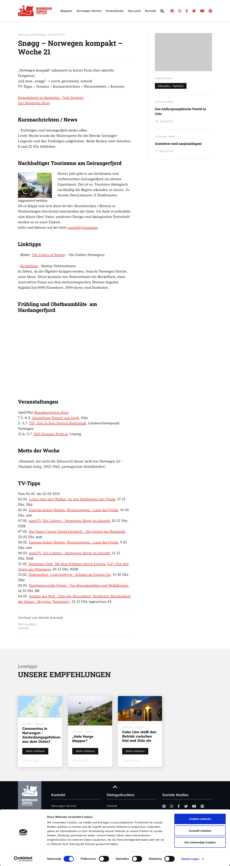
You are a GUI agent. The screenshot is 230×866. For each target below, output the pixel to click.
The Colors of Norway (49, 255)
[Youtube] (202, 11)
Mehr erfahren (35, 751)
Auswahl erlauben (200, 830)
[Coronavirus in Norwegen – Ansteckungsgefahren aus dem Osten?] (40, 706)
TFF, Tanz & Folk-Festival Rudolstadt (57, 423)
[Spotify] (210, 11)
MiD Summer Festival (51, 434)
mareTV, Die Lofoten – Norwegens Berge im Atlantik (69, 521)
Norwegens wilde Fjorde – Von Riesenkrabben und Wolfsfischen (78, 585)
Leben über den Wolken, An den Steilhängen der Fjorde (72, 499)
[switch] (104, 859)
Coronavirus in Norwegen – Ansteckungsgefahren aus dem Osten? (41, 735)
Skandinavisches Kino (51, 412)
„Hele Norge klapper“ (82, 738)
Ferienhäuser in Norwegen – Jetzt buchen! (51, 97)
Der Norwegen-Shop (34, 103)
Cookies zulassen (200, 818)
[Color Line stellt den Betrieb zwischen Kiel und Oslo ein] (140, 708)
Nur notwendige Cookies (200, 842)
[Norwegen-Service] (36, 10)
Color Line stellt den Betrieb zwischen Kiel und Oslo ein (139, 736)
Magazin (66, 11)
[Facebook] (187, 11)
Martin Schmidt (51, 618)
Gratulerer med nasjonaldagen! (178, 143)
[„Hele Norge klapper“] (90, 710)
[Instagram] (179, 11)
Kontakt (150, 11)
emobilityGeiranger (83, 227)
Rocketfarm (29, 266)
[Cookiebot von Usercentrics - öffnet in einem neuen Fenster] (23, 859)
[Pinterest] (172, 11)
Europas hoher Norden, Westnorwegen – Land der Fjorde (73, 510)
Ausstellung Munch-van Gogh (55, 418)
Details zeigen (190, 858)
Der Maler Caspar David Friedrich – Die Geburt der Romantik (77, 531)
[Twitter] (194, 11)
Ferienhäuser (115, 11)
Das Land (134, 11)
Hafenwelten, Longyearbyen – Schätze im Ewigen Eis (70, 574)
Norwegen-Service (89, 11)
